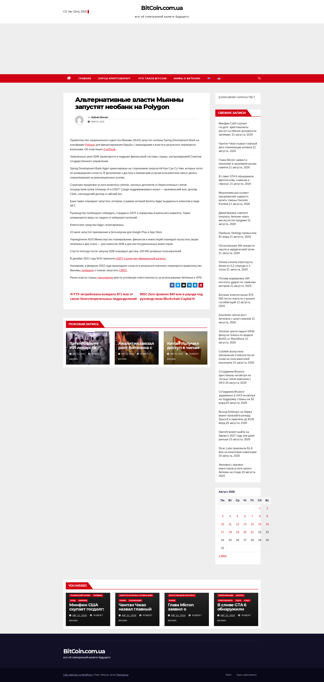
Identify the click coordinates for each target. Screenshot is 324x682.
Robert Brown (99, 117)
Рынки (123, 600)
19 (237, 532)
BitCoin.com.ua (162, 7)
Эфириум (82, 600)
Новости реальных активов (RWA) (136, 595)
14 (252, 524)
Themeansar (122, 675)
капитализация (225, 595)
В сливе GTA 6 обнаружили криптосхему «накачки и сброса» (236, 180)
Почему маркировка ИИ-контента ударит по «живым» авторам (237, 282)
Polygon (90, 144)
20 (245, 532)
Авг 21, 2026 (79, 615)
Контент (240, 595)
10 (222, 524)
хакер (247, 600)
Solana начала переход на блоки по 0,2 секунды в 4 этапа (236, 266)
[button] (259, 78)
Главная (84, 78)
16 (267, 524)
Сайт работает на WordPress (78, 675)
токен (238, 600)
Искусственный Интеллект (182, 595)
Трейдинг (97, 595)
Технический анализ (80, 595)
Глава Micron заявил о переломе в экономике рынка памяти (237, 164)
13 (245, 524)
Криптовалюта (225, 600)
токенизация (135, 600)
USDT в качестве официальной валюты (140, 258)
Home (228, 675)
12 (237, 524)
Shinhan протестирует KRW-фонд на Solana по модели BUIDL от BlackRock (237, 335)
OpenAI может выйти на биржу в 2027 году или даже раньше (237, 435)
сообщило (87, 270)
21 (252, 532)
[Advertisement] (162, 49)
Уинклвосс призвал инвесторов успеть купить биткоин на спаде (235, 468)
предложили (105, 277)
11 (230, 524)
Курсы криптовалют (114, 78)
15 (259, 524)
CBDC (123, 270)
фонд (72, 600)
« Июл (222, 555)
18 (230, 532)
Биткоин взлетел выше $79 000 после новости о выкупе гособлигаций (237, 298)
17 (222, 532)
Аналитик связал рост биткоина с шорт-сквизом (136, 347)
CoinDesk (109, 149)
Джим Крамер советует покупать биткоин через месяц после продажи (234, 216)
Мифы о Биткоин (187, 78)
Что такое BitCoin (152, 78)
